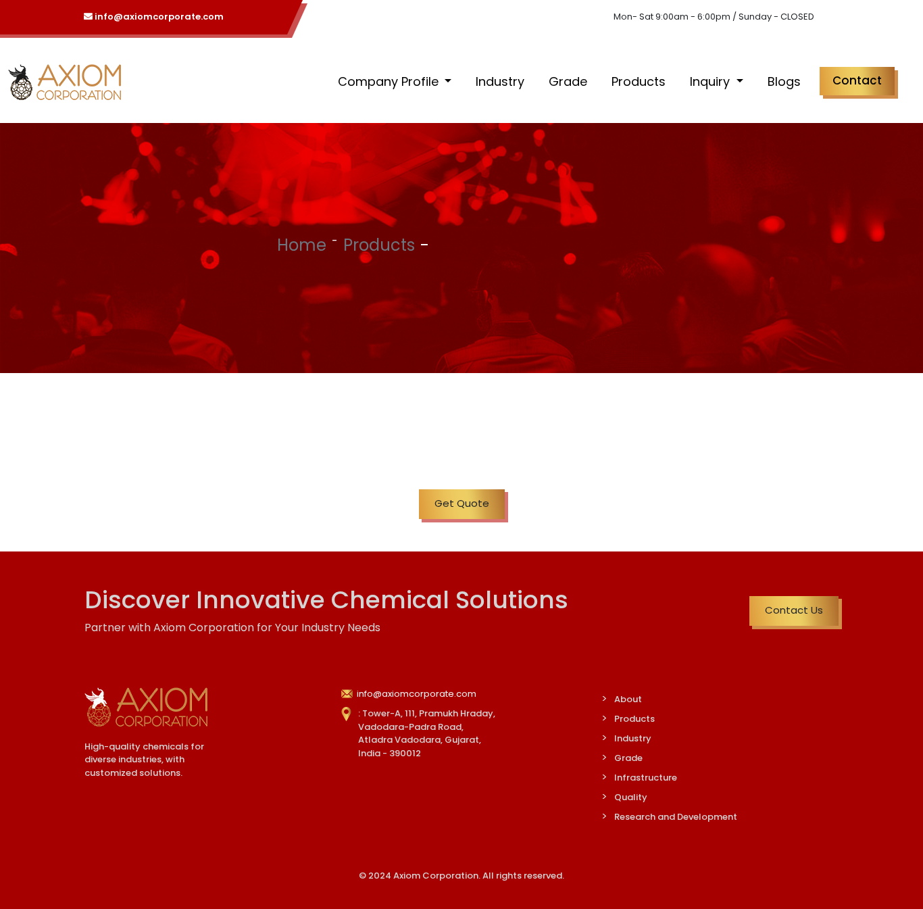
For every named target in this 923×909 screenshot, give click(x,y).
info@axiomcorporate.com (158, 16)
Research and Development (675, 816)
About (628, 699)
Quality (630, 797)
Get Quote (461, 503)
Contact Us (794, 610)
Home (301, 245)
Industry (500, 81)
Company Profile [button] (390, 81)
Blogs (784, 81)
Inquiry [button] (711, 81)
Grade (568, 81)
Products (639, 81)
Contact (857, 80)
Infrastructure (645, 777)
